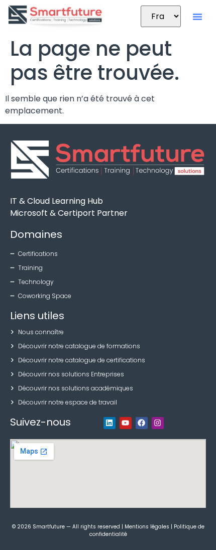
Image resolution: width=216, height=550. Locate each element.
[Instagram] (158, 423)
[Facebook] (142, 423)
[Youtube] (126, 423)
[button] (197, 16)
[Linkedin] (109, 423)
